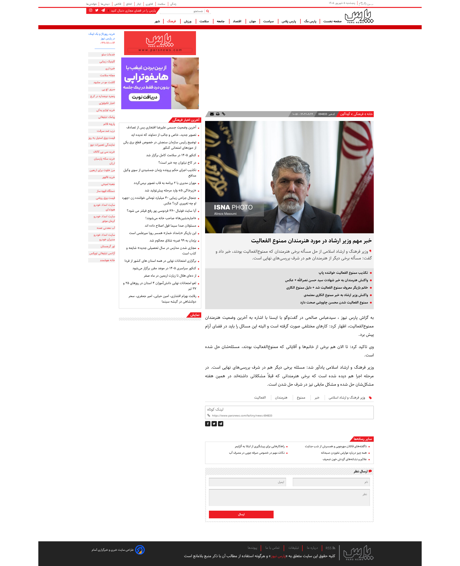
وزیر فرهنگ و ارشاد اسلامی (347, 397)
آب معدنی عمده (106, 228)
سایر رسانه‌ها (363, 439)
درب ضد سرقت (106, 131)
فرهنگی (358, 114)
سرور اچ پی (108, 89)
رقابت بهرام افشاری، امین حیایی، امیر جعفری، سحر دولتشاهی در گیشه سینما (162, 298)
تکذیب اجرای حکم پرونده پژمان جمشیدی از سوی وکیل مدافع (159, 172)
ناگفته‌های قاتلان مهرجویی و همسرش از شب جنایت (336, 446)
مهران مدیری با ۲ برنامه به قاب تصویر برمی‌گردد (165, 183)
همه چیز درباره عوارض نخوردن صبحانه (344, 453)
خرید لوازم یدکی (105, 110)
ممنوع (301, 397)
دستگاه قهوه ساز (106, 191)
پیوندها (252, 547)
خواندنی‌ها (91, 4)
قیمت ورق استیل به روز (101, 138)
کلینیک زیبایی (107, 61)
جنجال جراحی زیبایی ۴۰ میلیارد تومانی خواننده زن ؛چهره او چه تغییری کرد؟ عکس (159, 200)
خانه (370, 114)
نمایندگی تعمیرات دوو (102, 145)
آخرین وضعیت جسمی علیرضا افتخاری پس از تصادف (161, 127)
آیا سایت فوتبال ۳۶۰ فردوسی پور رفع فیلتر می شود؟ (161, 210)
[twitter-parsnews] (96, 10)
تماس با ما (272, 547)
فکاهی (118, 4)
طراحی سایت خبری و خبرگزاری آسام (113, 550)
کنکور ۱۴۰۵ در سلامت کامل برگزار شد (171, 155)
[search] (208, 11)
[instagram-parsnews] (90, 10)
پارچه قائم (109, 124)
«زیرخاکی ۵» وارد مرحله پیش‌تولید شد (170, 190)
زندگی (173, 4)
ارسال (241, 514)
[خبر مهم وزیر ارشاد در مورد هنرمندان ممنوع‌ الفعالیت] (220, 423)
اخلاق (129, 4)
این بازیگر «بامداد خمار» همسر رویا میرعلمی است (162, 233)
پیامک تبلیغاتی (106, 117)
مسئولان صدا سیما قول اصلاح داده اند (170, 225)
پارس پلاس (289, 21)
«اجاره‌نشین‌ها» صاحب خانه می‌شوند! (170, 218)
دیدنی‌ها (105, 4)
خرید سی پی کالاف (104, 151)
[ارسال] (211, 114)
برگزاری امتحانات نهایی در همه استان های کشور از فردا (160, 260)
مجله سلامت (107, 75)
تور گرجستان (108, 246)
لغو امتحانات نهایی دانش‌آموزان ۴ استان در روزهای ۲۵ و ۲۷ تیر (159, 285)
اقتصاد (237, 21)
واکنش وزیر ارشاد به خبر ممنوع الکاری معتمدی (336, 295)
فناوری (150, 4)
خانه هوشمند (107, 260)
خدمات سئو (108, 54)
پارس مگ (310, 21)
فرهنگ (172, 21)
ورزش (188, 21)
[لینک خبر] (223, 114)
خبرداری (110, 68)
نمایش (194, 315)
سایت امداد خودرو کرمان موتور (104, 218)
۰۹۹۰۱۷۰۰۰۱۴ (107, 43)
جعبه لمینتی (108, 184)
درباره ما (312, 547)
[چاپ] (217, 114)
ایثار (139, 4)
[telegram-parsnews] (102, 10)
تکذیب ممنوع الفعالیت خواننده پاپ (343, 272)
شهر (157, 21)
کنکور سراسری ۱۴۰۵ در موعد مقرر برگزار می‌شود (164, 268)
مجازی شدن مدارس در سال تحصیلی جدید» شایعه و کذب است (161, 250)
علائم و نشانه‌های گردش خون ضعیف (345, 459)
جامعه (221, 21)
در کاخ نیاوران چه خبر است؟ (177, 162)
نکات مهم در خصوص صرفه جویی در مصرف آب (257, 453)
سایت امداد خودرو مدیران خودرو (104, 237)
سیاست (269, 21)
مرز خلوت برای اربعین (102, 170)
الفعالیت (260, 397)
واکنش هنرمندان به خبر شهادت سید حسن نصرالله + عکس (326, 280)
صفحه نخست (332, 21)
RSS (329, 548)
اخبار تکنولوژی (107, 103)
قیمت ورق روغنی (105, 198)
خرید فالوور (108, 177)
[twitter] (214, 423)
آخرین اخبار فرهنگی (185, 120)
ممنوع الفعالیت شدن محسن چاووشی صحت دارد (334, 302)
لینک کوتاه (215, 409)
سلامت (162, 4)
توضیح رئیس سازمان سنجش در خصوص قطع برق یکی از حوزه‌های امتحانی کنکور (159, 145)
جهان (252, 21)
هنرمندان (281, 397)
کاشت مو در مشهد (104, 82)
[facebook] (207, 423)
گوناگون (345, 114)
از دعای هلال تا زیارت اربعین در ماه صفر (170, 275)
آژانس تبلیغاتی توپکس (102, 253)
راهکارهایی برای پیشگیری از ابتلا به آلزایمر (260, 446)
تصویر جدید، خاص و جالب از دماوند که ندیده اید (163, 134)
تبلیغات (293, 547)
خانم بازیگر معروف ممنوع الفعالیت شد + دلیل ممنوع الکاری (327, 287)
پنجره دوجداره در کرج (102, 96)
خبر (317, 397)
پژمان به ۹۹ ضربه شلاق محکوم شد (173, 240)
